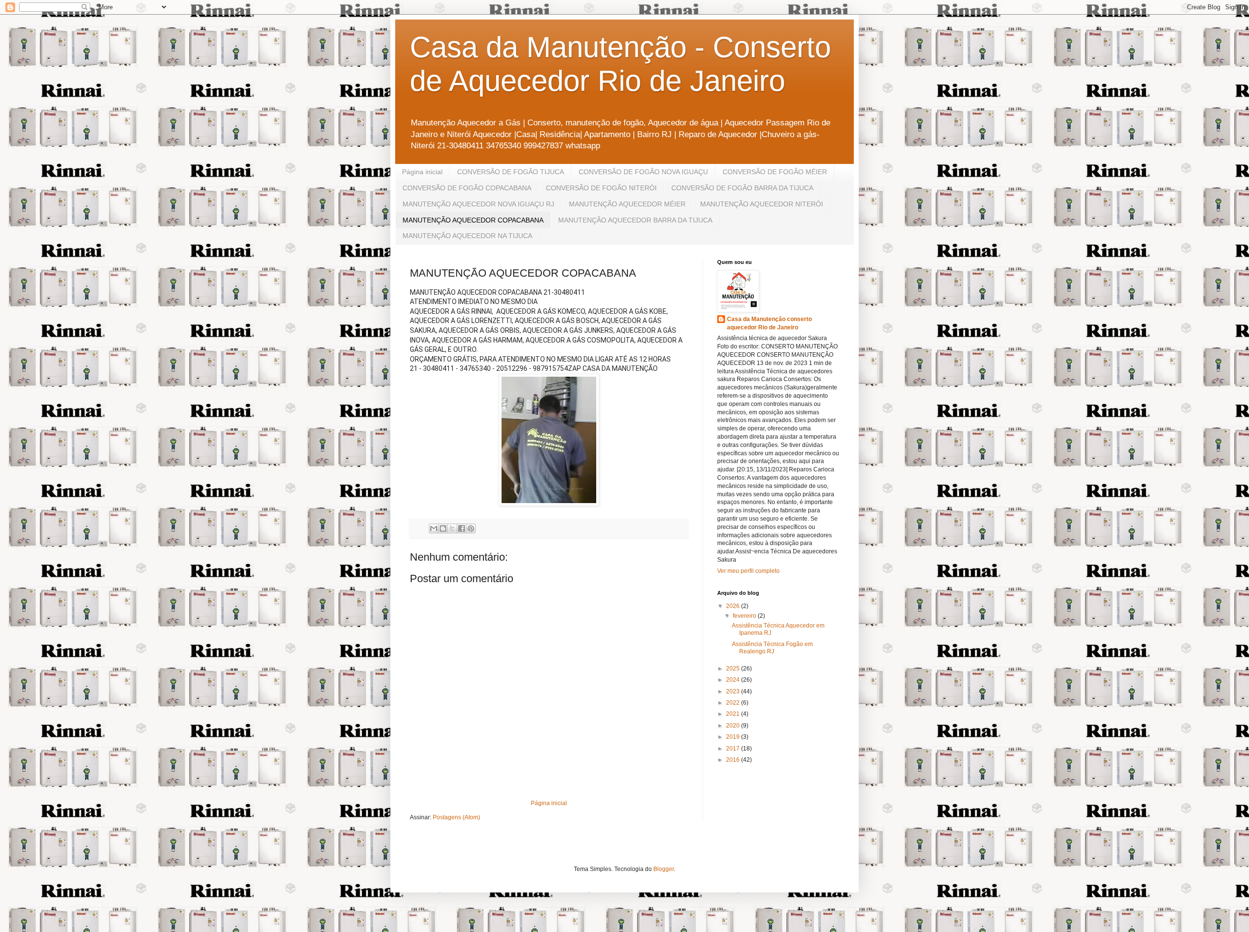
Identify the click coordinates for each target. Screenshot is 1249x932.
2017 (733, 748)
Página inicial (422, 172)
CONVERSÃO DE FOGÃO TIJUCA (510, 172)
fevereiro (745, 615)
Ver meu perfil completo (748, 570)
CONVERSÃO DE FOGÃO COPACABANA (467, 188)
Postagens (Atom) (456, 817)
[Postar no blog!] (443, 528)
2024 (733, 679)
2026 (733, 606)
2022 (733, 702)
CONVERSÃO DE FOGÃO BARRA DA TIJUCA (742, 188)
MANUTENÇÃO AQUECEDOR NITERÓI (761, 204)
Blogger (663, 869)
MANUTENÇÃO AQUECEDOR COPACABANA (473, 220)
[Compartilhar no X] (452, 528)
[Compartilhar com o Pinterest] (471, 528)
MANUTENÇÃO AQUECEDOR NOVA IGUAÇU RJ (478, 204)
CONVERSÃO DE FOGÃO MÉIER (775, 172)
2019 (733, 736)
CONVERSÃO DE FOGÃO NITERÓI (601, 188)
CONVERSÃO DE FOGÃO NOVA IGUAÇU (643, 172)
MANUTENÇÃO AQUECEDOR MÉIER (627, 204)
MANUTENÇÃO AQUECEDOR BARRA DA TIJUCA (635, 220)
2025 (733, 668)
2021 (733, 713)
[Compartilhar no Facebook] (461, 528)
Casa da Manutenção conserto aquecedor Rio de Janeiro (769, 323)
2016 (733, 759)
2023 (733, 691)
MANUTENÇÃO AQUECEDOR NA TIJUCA (467, 236)
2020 (733, 725)
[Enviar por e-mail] (434, 528)
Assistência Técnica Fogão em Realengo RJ (772, 647)
